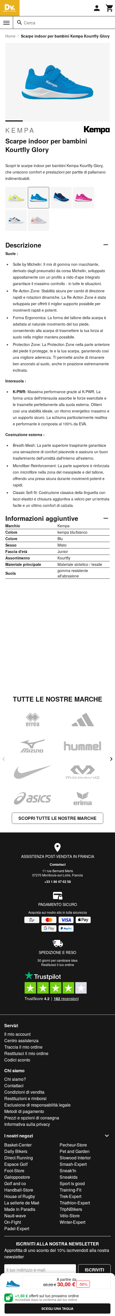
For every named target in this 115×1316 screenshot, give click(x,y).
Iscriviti (94, 1270)
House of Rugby (19, 1196)
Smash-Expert (73, 1164)
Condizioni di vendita (24, 1092)
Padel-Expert (16, 1228)
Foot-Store (14, 1170)
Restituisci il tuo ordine (57, 964)
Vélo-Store (70, 1215)
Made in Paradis (19, 1209)
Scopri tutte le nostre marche (57, 818)
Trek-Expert (70, 1196)
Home (10, 36)
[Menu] (6, 22)
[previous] (3, 759)
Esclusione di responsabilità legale (37, 1105)
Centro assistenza (21, 1040)
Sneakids (69, 1177)
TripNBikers (71, 1209)
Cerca (29, 23)
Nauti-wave (15, 1215)
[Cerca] (19, 22)
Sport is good (72, 1183)
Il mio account (17, 1034)
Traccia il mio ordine (23, 1047)
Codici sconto (17, 1060)
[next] (111, 759)
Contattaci (58, 864)
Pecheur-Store (73, 1145)
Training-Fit (70, 1190)
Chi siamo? (15, 1079)
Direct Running (18, 1158)
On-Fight (12, 1222)
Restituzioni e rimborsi (25, 1098)
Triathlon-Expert (75, 1203)
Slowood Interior (75, 1158)
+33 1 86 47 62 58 (57, 881)
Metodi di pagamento (24, 1111)
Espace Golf (16, 1164)
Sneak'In (68, 1170)
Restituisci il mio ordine (26, 1053)
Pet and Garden (75, 1151)
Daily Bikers (15, 1151)
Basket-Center (18, 1145)
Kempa (20, 130)
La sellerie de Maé (21, 1203)
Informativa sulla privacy (27, 1124)
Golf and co (15, 1183)
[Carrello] (109, 8)
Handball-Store (18, 1190)
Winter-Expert (72, 1222)
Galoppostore (17, 1177)
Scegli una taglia (57, 1308)
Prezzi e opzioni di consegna (31, 1118)
